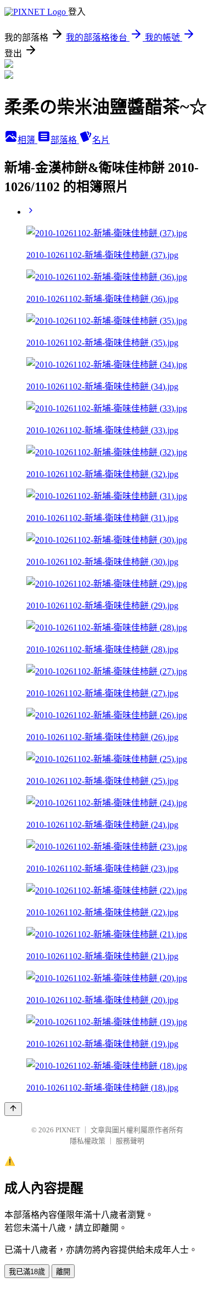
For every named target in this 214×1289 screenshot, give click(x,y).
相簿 (27, 140)
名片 (101, 140)
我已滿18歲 (27, 1272)
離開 (63, 1272)
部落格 (64, 140)
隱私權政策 (87, 1141)
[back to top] (13, 1109)
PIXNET (67, 1130)
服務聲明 (130, 1141)
